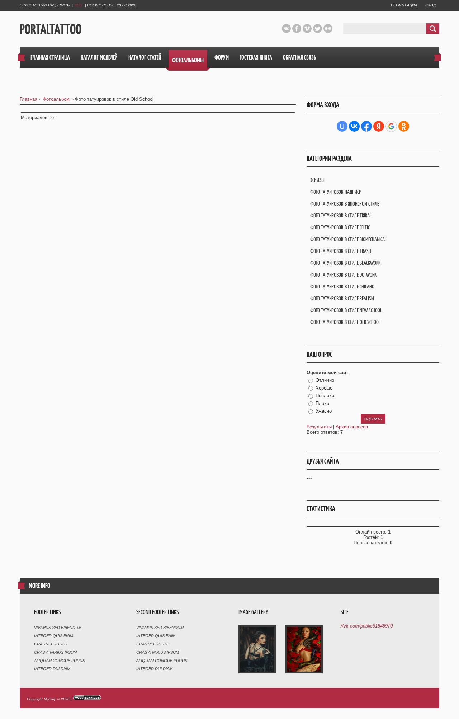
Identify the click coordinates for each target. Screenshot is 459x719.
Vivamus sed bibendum (57, 627)
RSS (78, 5)
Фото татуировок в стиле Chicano (342, 286)
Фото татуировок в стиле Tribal (341, 215)
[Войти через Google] (391, 126)
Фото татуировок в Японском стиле (344, 203)
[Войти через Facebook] (366, 126)
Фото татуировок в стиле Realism (342, 298)
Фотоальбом (56, 99)
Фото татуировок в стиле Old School (345, 322)
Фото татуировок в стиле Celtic (340, 227)
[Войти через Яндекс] (378, 126)
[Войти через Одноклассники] (403, 126)
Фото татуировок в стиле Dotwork (343, 274)
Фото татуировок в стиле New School (346, 310)
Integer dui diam (52, 669)
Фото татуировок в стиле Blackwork (345, 262)
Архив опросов (352, 426)
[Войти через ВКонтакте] (354, 126)
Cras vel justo (50, 644)
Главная (28, 99)
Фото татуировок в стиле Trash (340, 251)
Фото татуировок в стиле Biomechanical (348, 239)
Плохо (322, 403)
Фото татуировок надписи (335, 191)
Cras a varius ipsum (55, 652)
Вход (430, 5)
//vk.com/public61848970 (367, 626)
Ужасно (324, 411)
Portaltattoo (50, 29)
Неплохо (325, 395)
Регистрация (404, 5)
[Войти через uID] (342, 126)
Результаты (319, 426)
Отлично (325, 380)
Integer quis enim (53, 636)
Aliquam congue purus (59, 660)
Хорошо (324, 388)
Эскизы (317, 180)
